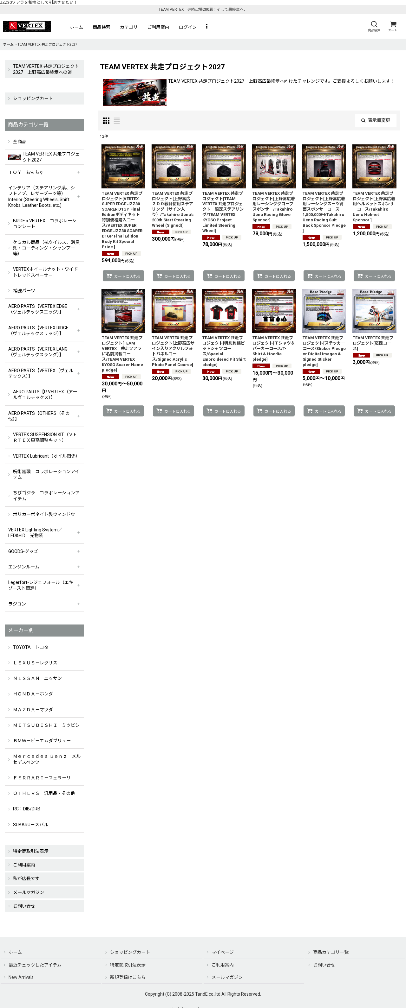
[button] (374, 26)
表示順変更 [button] (379, 120)
